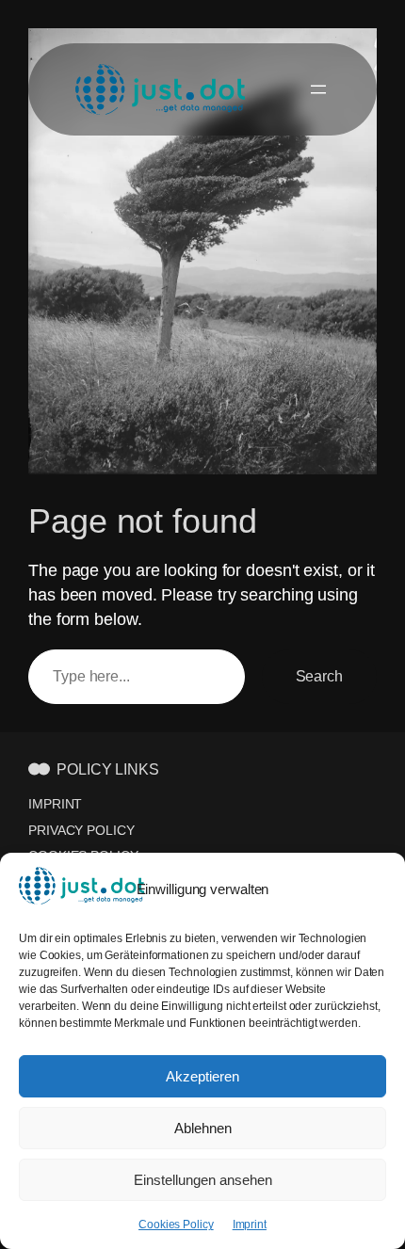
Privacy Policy (81, 830)
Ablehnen (203, 1128)
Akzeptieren (202, 1076)
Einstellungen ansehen (203, 1180)
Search (319, 675)
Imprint (250, 1224)
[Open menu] (318, 89)
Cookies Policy (176, 1224)
